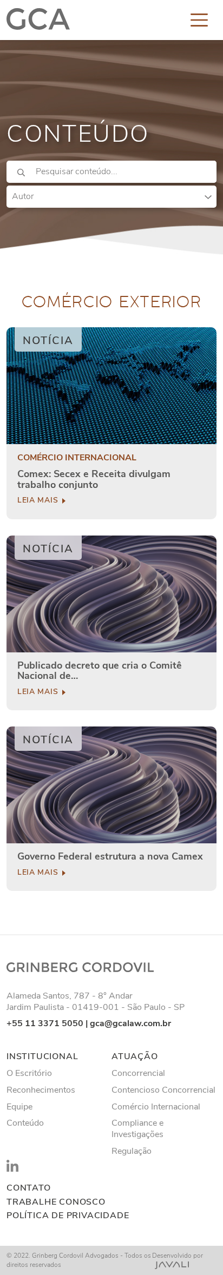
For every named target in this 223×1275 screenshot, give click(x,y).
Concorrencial (138, 1073)
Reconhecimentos (40, 1090)
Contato (28, 1188)
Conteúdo (25, 1123)
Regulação (132, 1151)
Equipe (19, 1107)
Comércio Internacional (156, 1107)
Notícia (48, 340)
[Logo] (38, 20)
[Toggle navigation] (199, 20)
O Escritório (29, 1073)
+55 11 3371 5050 (44, 1023)
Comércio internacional (76, 458)
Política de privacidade (67, 1215)
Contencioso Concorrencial (163, 1090)
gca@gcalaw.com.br (130, 1023)
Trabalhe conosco (56, 1202)
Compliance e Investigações (137, 1128)
